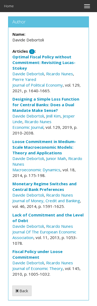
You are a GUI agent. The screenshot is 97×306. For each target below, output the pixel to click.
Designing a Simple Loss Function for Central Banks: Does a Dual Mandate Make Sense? (45, 104)
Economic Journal (27, 127)
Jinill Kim (53, 116)
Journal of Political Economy (37, 85)
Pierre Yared (24, 79)
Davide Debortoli (28, 73)
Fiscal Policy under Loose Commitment (37, 254)
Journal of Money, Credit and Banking (46, 200)
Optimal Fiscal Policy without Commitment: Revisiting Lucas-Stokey (43, 62)
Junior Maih (56, 158)
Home (9, 5)
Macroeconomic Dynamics (36, 169)
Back (23, 290)
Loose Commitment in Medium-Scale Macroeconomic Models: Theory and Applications (44, 147)
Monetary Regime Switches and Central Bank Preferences (44, 186)
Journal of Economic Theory (37, 268)
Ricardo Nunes (59, 73)
